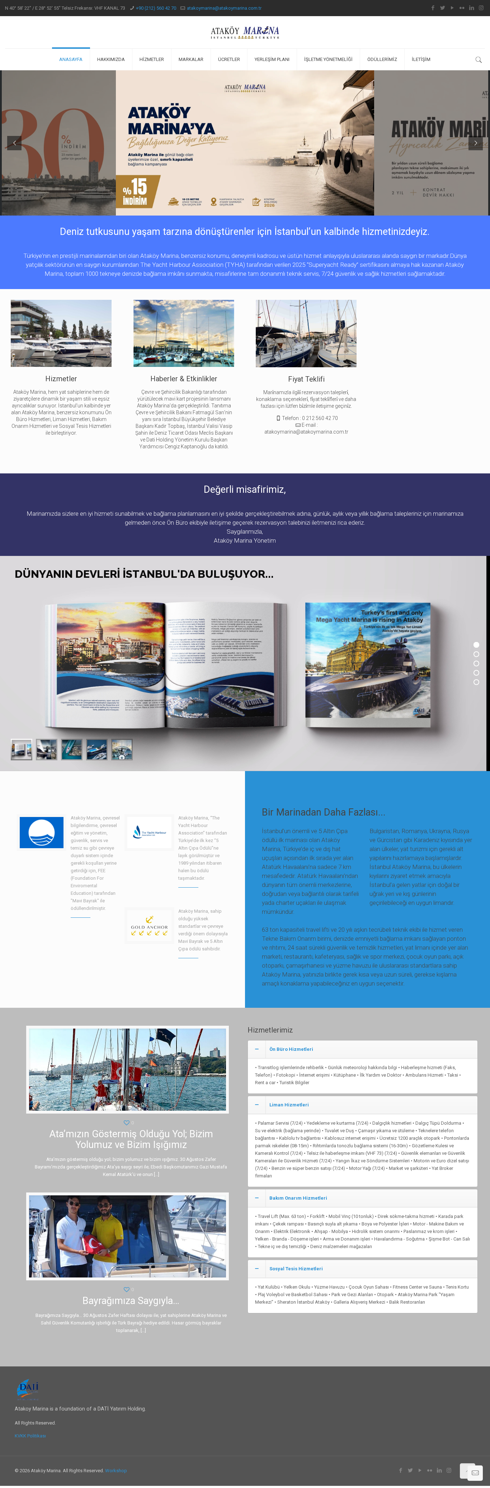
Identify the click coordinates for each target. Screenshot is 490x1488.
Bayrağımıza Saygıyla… (131, 1301)
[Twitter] (442, 8)
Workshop (116, 1470)
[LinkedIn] (471, 8)
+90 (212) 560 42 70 (156, 8)
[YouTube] (452, 8)
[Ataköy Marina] (245, 32)
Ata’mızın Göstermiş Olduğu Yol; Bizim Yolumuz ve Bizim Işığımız (131, 1139)
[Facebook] (433, 8)
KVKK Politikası (30, 1436)
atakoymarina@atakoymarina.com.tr (224, 8)
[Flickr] (462, 8)
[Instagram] (481, 8)
